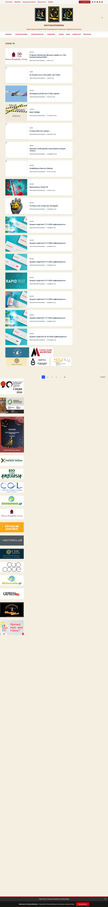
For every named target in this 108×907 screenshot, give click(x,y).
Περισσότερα (87, 34)
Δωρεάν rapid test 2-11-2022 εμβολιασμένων (48, 299)
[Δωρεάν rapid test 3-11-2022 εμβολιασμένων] (16, 281)
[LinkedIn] (92, 2)
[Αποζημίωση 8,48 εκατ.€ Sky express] (16, 94)
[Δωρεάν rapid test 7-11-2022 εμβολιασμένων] (16, 224)
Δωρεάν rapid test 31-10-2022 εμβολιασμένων (48, 337)
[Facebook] (95, 2)
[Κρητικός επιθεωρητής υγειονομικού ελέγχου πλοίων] (16, 150)
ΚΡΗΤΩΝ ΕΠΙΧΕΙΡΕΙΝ (54, 25)
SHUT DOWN (35, 112)
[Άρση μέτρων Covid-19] (16, 187)
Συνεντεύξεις (76, 34)
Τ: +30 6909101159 (84, 2)
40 (64, 377)
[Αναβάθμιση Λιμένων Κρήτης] (16, 168)
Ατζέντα (32, 109)
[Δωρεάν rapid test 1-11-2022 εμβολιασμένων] (16, 318)
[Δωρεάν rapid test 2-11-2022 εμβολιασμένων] (16, 299)
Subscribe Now (83, 904)
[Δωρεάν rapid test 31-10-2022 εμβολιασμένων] (16, 337)
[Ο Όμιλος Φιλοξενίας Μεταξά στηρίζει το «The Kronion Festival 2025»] (16, 56)
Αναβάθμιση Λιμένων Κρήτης (41, 168)
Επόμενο (102, 377)
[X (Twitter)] (97, 2)
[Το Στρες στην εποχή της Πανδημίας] (16, 206)
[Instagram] (99, 2)
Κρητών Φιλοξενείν (21, 34)
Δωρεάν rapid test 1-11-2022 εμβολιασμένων (47, 318)
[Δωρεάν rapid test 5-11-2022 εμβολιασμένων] (16, 243)
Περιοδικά (8, 34)
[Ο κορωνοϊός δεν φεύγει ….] (16, 131)
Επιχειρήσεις (51, 34)
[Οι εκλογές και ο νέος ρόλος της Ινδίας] (16, 75)
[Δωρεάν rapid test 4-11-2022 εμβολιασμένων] (16, 262)
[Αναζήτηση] (102, 17)
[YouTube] (102, 2)
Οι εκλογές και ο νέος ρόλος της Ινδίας (45, 75)
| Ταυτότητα (8, 2)
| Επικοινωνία (42, 2)
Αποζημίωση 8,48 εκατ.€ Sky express (44, 93)
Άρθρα (68, 34)
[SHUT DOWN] (16, 112)
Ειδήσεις (61, 34)
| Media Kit (17, 2)
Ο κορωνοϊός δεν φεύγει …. (40, 131)
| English (50, 2)
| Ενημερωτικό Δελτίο (29, 2)
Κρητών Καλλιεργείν (37, 34)
